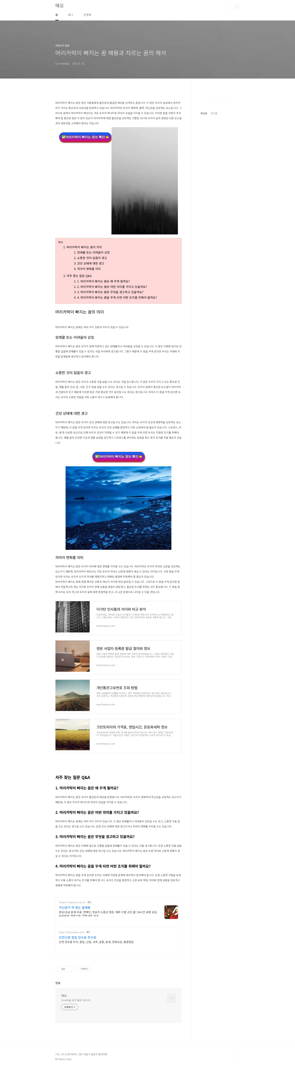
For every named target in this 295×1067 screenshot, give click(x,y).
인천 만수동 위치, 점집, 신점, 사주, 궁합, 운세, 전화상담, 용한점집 (96, 942)
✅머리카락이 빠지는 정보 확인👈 (85, 137)
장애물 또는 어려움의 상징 (93, 252)
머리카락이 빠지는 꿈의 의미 (84, 247)
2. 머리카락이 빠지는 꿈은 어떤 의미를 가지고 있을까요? (112, 286)
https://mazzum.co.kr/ (72, 902)
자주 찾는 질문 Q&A (79, 276)
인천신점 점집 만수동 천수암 (77, 937)
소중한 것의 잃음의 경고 (92, 258)
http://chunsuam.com (72, 932)
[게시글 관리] (72, 969)
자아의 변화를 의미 (89, 269)
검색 (229, 6)
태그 (70, 15)
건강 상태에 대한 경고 (90, 263)
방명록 (87, 15)
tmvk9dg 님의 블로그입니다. (76, 1000)
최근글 (203, 113)
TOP (237, 1055)
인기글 (214, 113)
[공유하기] (68, 969)
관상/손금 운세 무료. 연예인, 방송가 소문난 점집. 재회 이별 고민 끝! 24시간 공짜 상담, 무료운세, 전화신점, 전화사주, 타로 (108, 914)
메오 (59, 5)
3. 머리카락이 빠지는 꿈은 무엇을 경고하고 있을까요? (110, 292)
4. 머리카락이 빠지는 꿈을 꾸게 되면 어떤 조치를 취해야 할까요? (117, 297)
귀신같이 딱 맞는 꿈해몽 (74, 907)
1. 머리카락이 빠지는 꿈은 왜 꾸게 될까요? (103, 281)
